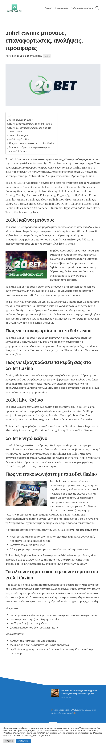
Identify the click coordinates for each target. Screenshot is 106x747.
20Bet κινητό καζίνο (19, 139)
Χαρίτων (37, 55)
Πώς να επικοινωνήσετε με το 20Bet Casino (31, 143)
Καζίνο (47, 56)
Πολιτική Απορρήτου (82, 8)
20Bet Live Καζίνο (18, 135)
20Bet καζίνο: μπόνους (21, 119)
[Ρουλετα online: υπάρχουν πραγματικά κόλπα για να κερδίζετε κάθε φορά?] (55, 696)
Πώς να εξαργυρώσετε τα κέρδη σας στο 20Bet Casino (30, 129)
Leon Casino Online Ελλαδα (65, 710)
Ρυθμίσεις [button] (9, 741)
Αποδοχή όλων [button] (24, 741)
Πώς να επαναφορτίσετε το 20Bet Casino (30, 123)
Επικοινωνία (61, 8)
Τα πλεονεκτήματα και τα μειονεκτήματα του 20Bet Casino (30, 149)
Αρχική (48, 8)
